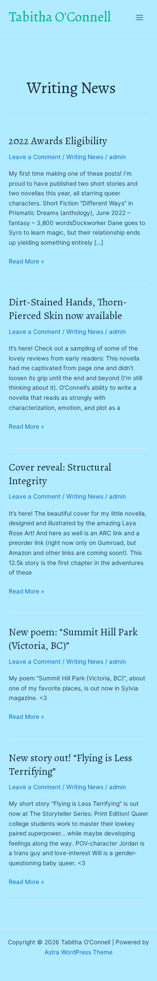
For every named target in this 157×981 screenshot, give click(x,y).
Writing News (84, 156)
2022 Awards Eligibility (58, 141)
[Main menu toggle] (140, 17)
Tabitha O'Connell (60, 16)
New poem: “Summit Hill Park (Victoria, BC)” (73, 638)
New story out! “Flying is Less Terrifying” (70, 764)
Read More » (26, 262)
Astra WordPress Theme (78, 952)
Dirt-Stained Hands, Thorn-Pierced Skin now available (68, 308)
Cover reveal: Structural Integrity (60, 474)
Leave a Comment (35, 156)
